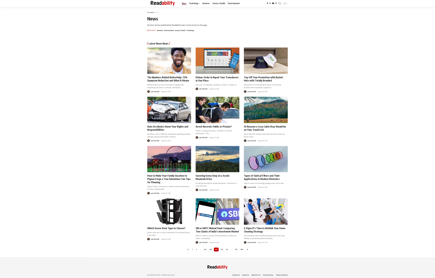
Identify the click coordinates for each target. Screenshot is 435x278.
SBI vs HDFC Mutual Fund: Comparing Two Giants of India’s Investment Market (217, 230)
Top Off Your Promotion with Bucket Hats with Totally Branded (263, 79)
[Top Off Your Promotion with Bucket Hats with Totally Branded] (266, 61)
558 (242, 249)
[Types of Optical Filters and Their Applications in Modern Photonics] (266, 159)
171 (227, 249)
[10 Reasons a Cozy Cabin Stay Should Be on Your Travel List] (266, 110)
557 (236, 249)
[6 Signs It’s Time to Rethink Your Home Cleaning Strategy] (266, 211)
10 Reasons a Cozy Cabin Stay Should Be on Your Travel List (265, 128)
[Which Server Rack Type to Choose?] (169, 211)
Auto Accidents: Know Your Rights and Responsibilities (167, 128)
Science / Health (180, 30)
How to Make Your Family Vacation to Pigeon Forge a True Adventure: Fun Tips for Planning (169, 179)
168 (211, 249)
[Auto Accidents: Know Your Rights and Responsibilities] (169, 110)
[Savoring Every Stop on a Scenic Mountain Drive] (217, 159)
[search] (280, 3)
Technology (190, 30)
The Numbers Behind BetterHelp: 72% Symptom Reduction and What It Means (168, 79)
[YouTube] (273, 3)
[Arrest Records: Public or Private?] (217, 110)
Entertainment (169, 30)
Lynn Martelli (155, 91)
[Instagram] (276, 3)
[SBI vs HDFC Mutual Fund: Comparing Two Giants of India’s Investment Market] (217, 211)
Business (160, 30)
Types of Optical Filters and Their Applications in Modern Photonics (262, 177)
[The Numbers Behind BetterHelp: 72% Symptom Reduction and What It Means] (169, 61)
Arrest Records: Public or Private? (214, 126)
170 (222, 249)
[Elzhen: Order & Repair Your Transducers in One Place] (217, 61)
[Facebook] (267, 3)
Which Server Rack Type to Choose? (166, 228)
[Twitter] (270, 3)
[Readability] (162, 3)
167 (205, 249)
